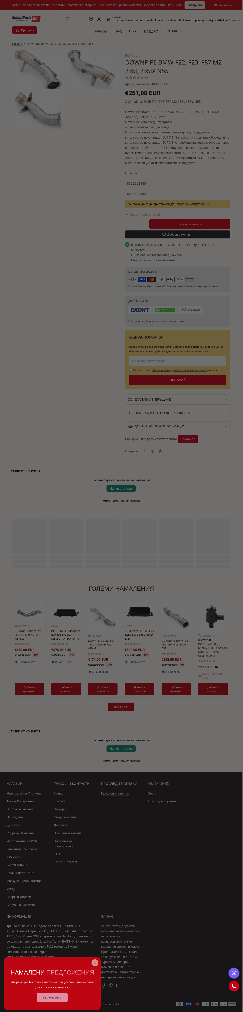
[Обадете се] (234, 986)
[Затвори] (95, 962)
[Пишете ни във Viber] (234, 973)
